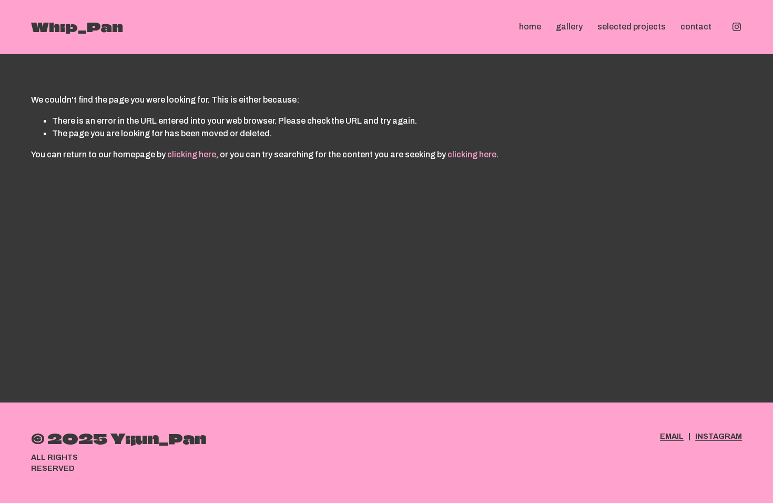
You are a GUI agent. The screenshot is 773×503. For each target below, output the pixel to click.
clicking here (191, 154)
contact (695, 26)
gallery (569, 26)
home (530, 26)
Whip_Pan (77, 26)
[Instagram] (736, 27)
